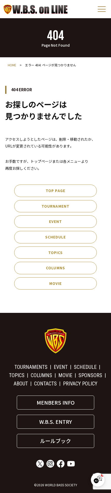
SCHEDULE (55, 237)
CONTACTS (45, 384)
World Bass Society (35, 9)
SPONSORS (90, 375)
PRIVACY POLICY (80, 384)
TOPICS (55, 252)
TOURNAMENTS (30, 367)
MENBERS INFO (56, 402)
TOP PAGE (55, 190)
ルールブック (55, 441)
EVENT (55, 221)
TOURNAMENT (55, 206)
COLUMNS (55, 267)
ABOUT (21, 384)
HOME (12, 65)
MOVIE (55, 283)
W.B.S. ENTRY (55, 421)
